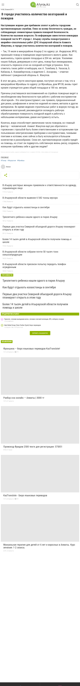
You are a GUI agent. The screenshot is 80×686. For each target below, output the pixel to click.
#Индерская (12, 161)
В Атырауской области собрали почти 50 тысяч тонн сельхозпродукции (30, 253)
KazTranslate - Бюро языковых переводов (25, 495)
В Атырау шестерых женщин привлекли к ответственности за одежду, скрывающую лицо (39, 187)
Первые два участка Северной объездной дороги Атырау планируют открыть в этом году (38, 228)
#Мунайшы (20, 161)
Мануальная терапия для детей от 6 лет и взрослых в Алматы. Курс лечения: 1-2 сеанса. (39, 546)
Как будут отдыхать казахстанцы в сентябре (26, 207)
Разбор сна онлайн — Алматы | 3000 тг (23, 397)
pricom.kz (5, 157)
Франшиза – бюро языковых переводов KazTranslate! (31, 348)
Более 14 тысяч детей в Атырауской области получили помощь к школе (36, 241)
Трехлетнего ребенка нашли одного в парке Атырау (29, 217)
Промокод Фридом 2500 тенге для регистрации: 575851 (32, 446)
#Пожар (3, 161)
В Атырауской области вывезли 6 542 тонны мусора (30, 197)
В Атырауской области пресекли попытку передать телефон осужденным (34, 266)
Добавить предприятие (40, 333)
